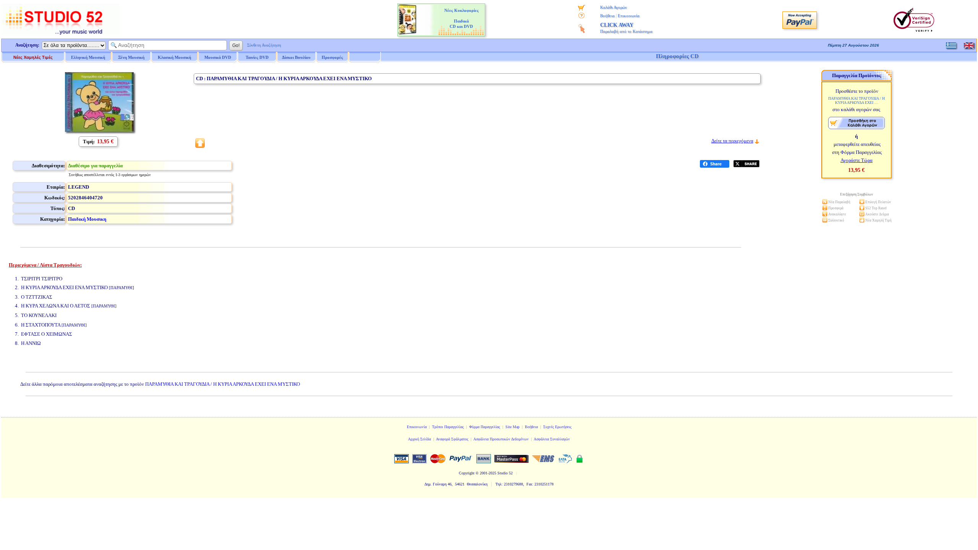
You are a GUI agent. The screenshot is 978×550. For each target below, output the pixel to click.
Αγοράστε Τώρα (856, 160)
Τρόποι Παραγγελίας (448, 427)
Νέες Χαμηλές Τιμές (33, 57)
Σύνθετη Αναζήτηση (264, 45)
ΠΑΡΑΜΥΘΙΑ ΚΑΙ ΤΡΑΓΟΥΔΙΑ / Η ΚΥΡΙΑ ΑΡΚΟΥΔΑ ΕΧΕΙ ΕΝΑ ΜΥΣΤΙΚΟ (222, 384)
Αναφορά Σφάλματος (452, 439)
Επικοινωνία (629, 15)
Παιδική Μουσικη (87, 219)
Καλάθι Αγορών (613, 7)
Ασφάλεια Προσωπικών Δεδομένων (501, 439)
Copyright (466, 473)
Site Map (512, 427)
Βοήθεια (607, 15)
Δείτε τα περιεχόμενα (732, 141)
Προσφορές (332, 57)
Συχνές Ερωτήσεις (557, 427)
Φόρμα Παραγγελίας (484, 427)
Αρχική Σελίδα (419, 439)
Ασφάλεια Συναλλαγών (552, 439)
